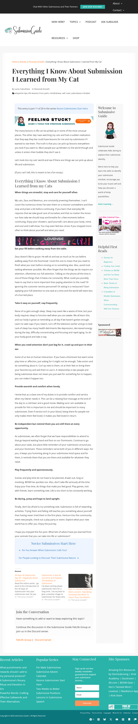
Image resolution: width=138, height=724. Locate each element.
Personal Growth (36, 61)
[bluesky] (105, 719)
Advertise (127, 713)
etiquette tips (21, 93)
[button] (92, 7)
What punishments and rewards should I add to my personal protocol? (13, 672)
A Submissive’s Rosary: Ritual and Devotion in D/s (13, 684)
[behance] (129, 719)
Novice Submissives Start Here (72, 108)
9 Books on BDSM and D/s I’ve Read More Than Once (111, 274)
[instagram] (99, 719)
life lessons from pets (38, 93)
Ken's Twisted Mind (120, 687)
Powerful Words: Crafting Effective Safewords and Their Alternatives (14, 697)
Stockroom (128, 678)
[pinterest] (123, 719)
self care (66, 93)
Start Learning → (106, 204)
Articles (23, 61)
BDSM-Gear (126, 682)
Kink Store (116, 695)
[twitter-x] (111, 719)
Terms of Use (97, 713)
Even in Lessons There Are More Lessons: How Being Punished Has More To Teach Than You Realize (80, 593)
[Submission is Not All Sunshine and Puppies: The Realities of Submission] (55, 587)
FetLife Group (23, 639)
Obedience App (129, 691)
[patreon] (135, 719)
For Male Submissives (48, 667)
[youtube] (117, 719)
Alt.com (113, 682)
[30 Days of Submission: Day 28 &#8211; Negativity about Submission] (28, 586)
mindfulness (55, 93)
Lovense (113, 691)
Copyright (107, 713)
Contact (135, 713)
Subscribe (87, 703)
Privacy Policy (85, 713)
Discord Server (43, 639)
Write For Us (117, 713)
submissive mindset (80, 93)
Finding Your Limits (112, 266)
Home (15, 61)
